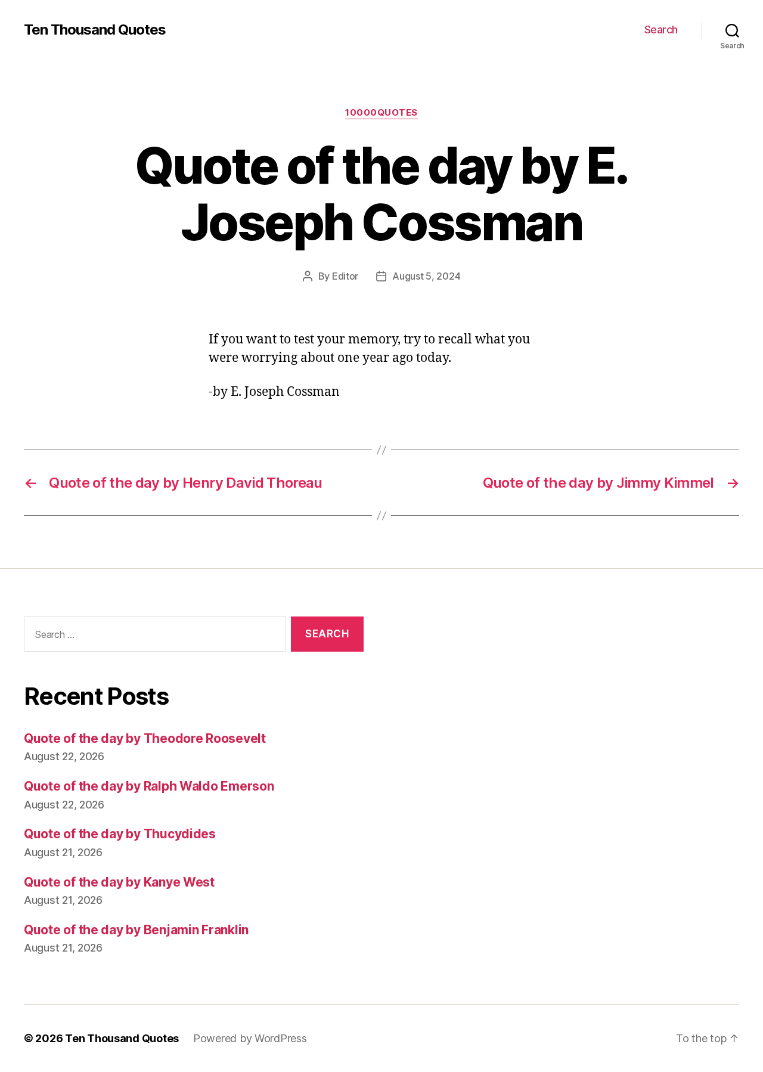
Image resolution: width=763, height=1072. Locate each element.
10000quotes (381, 112)
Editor (345, 276)
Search (661, 29)
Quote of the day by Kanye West (119, 882)
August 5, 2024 (426, 276)
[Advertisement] (569, 737)
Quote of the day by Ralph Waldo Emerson (149, 786)
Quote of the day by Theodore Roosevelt (145, 738)
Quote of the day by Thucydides (120, 833)
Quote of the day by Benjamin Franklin (136, 929)
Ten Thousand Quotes (95, 30)
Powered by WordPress (250, 1038)
